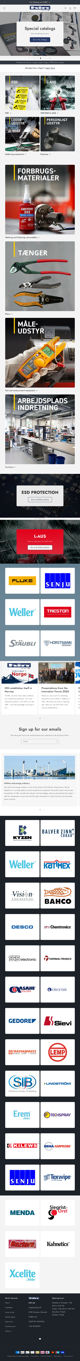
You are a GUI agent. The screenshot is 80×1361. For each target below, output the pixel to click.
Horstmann (57, 658)
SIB (22, 1098)
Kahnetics (57, 1259)
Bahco (57, 910)
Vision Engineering (22, 910)
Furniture (9, 467)
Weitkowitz (22, 1067)
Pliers (7, 314)
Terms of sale (9, 1312)
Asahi (22, 1004)
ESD (7, 113)
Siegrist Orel (57, 1227)
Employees (8, 1307)
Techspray (57, 1130)
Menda (22, 1227)
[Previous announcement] (4, 2)
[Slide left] (35, 718)
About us (8, 1331)
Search (7, 1303)
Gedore (22, 1036)
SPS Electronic (22, 973)
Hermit (22, 1130)
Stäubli (22, 658)
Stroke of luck (22, 596)
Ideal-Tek (57, 1004)
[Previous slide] (29, 58)
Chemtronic (57, 942)
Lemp (57, 1067)
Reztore (22, 1259)
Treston (57, 627)
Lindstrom (57, 1098)
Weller (22, 627)
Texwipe (57, 1192)
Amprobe (57, 1161)
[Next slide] (45, 58)
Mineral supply (10, 1317)
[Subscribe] (56, 741)
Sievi (57, 1036)
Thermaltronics (57, 973)
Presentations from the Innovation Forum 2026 (55, 689)
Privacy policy (35, 1356)
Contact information (46, 1356)
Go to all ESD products (40, 499)
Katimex (57, 879)
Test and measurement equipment (20, 390)
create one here (57, 36)
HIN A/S (14, 1356)
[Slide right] (44, 718)
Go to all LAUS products (40, 547)
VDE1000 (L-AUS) (48, 113)
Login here (50, 68)
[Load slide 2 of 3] (37, 58)
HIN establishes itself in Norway (18, 689)
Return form (9, 1322)
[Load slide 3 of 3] (40, 58)
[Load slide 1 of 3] (34, 58)
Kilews (22, 1161)
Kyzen (22, 848)
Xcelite (22, 1290)
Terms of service (68, 1356)
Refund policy (58, 1356)
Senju (57, 596)
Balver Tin (57, 848)
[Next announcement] (76, 2)
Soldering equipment (14, 154)
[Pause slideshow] (51, 58)
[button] (4, 8)
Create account (10, 1326)
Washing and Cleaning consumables (21, 237)
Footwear (44, 154)
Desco (22, 942)
